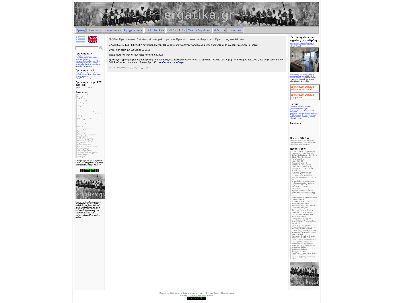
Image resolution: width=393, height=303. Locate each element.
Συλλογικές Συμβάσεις (84, 151)
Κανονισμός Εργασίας (85, 139)
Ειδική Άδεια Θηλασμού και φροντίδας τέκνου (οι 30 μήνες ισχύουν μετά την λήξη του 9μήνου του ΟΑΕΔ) (303, 220)
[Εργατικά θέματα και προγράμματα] (196, 14)
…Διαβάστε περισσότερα (170, 62)
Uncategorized (82, 95)
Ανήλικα (80, 107)
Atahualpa (208, 295)
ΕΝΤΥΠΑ (80, 127)
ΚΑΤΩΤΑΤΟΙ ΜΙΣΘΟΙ (299, 216)
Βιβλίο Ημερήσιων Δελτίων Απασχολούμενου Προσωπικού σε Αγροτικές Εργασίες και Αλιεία (176, 39)
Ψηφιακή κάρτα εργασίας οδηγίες (303, 181)
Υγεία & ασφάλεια (83, 155)
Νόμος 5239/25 (297, 161)
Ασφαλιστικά (81, 117)
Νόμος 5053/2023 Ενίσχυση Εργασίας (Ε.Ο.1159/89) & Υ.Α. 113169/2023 (303, 168)
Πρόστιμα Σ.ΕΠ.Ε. (298, 199)
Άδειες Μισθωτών (83, 97)
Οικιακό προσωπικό (84, 145)
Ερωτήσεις (81, 133)
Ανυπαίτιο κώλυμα (83, 109)
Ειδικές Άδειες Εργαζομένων (301, 157)
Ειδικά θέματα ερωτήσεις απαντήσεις (304, 240)
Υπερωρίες (81, 157)
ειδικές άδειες (82, 99)
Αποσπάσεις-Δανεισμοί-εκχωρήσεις (89, 113)
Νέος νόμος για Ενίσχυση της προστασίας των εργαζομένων (302, 242)
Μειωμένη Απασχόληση (85, 141)
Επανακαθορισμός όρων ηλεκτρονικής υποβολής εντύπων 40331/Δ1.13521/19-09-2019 (303, 208)
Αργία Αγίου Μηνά (298, 159)
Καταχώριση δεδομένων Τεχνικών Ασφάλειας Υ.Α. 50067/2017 (303, 237)
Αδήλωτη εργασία (83, 103)
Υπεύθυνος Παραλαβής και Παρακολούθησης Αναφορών (302, 173)
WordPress (195, 295)
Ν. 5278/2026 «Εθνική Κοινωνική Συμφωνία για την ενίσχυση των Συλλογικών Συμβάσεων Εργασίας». (304, 153)
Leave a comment (153, 68)
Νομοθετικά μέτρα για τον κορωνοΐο (304, 197)
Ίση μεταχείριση (82, 137)
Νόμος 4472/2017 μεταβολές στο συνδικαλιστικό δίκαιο (303, 246)
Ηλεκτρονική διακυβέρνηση (86, 135)
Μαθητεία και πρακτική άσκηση (302, 190)
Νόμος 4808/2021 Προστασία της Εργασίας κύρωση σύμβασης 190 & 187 (304, 193)
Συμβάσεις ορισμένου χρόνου (87, 153)
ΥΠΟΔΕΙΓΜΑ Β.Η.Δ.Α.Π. (300, 201)
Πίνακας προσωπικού (85, 129)
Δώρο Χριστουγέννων (84, 125)
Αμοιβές (80, 105)
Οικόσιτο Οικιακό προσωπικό (87, 147)
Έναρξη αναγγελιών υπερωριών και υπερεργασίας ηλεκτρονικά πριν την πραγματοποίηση (304, 232)
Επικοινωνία (228, 293)
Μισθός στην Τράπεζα (299, 249)
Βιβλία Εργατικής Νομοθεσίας (87, 119)
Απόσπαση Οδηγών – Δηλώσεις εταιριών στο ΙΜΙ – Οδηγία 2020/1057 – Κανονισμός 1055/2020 (303, 185)
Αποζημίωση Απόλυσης (85, 111)
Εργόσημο (81, 131)
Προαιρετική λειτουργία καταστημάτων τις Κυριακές (301, 164)
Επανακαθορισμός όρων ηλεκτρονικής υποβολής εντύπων (303, 204)
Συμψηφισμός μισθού (299, 251)
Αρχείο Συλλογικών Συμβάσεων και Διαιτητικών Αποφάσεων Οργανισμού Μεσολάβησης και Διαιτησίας (302, 142)
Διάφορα (80, 121)
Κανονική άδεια (83, 101)
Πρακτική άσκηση (83, 149)
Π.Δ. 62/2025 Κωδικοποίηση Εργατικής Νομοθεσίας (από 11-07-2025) (304, 177)
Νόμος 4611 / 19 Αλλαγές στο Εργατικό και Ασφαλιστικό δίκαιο (303, 213)
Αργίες (79, 115)
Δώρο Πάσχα (82, 123)
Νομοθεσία (81, 143)
